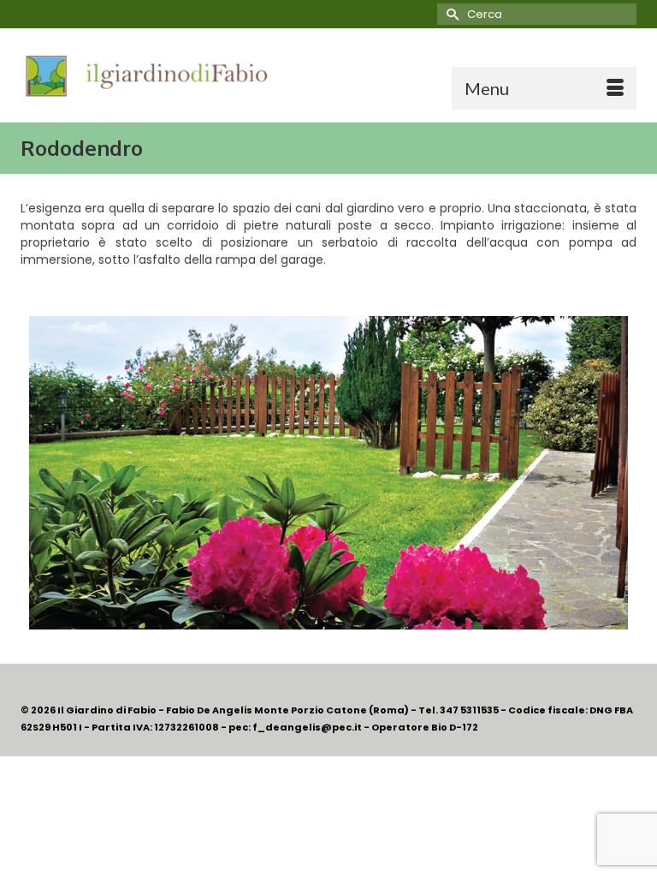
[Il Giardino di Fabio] (328, 75)
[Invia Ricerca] (450, 14)
